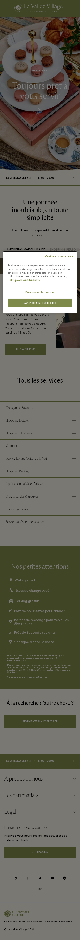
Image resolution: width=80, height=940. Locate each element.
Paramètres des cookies (40, 292)
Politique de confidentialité (24, 280)
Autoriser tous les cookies (40, 303)
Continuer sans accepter (59, 256)
